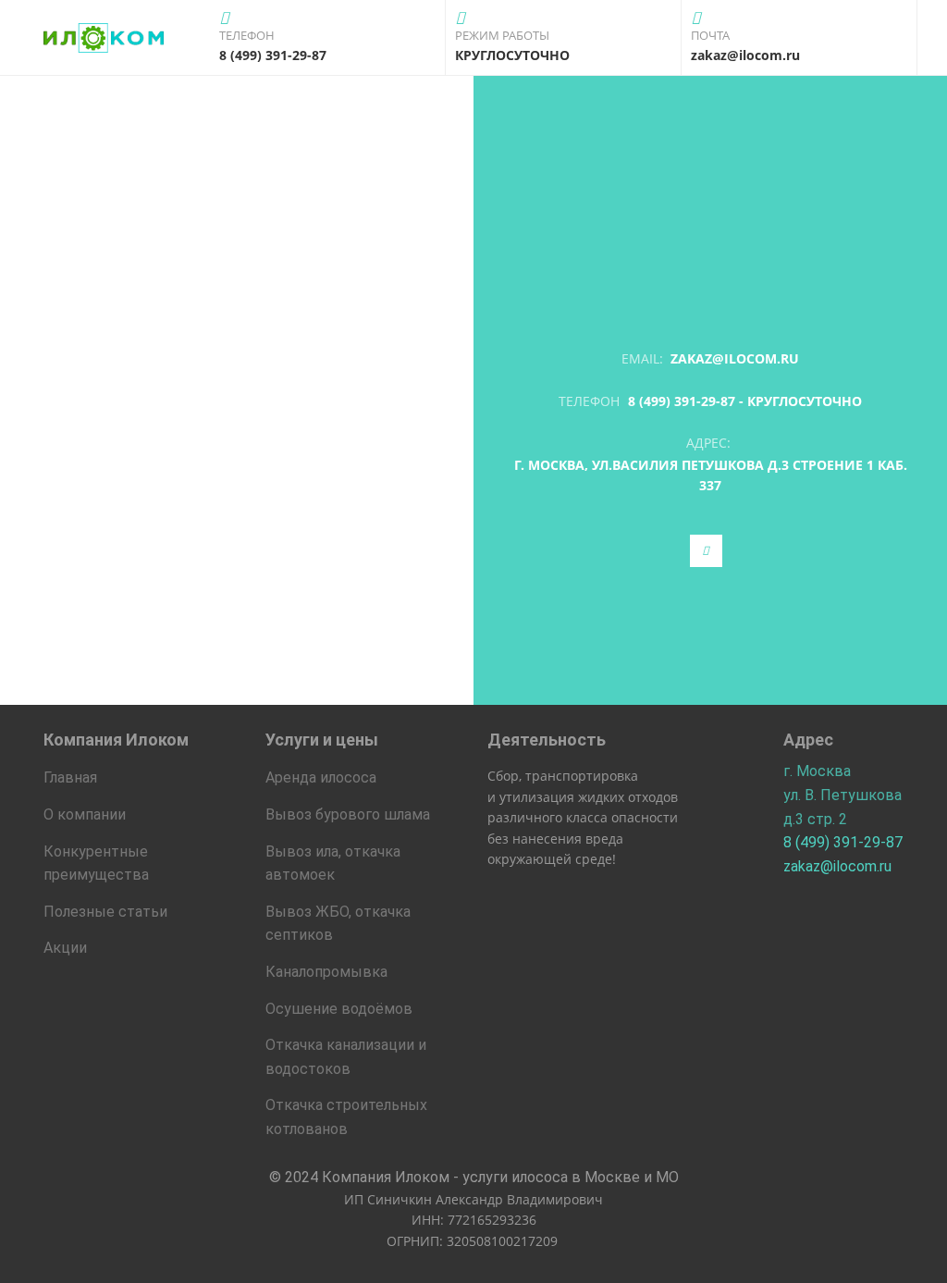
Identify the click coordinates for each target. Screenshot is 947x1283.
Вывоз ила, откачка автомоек (332, 863)
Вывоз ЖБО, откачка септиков (338, 923)
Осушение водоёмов (338, 1009)
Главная (70, 777)
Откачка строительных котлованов (346, 1117)
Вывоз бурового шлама (347, 814)
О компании (84, 814)
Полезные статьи (105, 911)
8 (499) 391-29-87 (843, 842)
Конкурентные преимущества (96, 863)
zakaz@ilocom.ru (734, 358)
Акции (65, 947)
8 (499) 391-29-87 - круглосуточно (745, 401)
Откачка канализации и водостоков (345, 1057)
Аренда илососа (320, 777)
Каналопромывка (326, 972)
